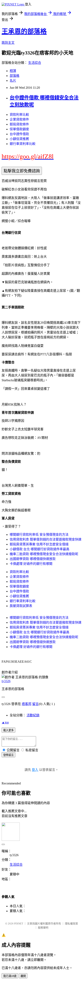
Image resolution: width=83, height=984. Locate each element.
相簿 (13, 71)
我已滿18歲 (10, 976)
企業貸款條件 (19, 119)
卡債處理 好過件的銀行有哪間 (31, 563)
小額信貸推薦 (19, 139)
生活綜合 (34, 62)
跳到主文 (8, 42)
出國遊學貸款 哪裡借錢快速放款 (33, 559)
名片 (13, 80)
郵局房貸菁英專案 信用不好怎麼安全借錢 (39, 544)
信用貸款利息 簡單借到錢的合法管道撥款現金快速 (45, 539)
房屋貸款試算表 (21, 606)
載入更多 (8, 730)
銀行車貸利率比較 (22, 143)
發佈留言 (8, 754)
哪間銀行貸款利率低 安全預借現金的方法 (39, 534)
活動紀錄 (33, 715)
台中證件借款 (19, 134)
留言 (35, 704)
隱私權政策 (71, 923)
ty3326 (6, 681)
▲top (5, 722)
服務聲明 (43, 927)
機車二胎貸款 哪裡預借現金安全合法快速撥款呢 (44, 554)
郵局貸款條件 (19, 124)
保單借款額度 (19, 129)
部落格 (14, 75)
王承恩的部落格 (24, 31)
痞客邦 (26, 704)
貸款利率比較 (19, 114)
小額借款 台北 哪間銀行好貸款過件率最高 (39, 549)
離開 (23, 976)
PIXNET (18, 923)
